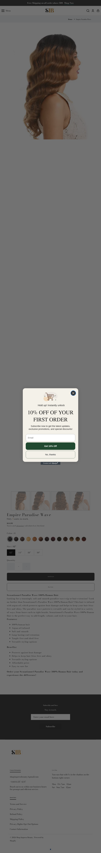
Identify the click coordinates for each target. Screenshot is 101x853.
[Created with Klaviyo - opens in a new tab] (50, 463)
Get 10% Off (50, 446)
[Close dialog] (73, 393)
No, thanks (50, 454)
